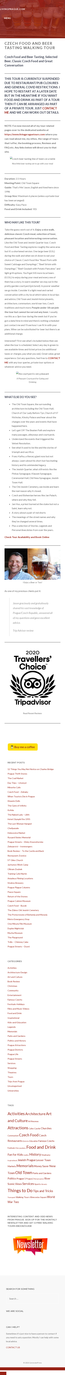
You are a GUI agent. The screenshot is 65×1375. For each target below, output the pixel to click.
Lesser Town (43, 1160)
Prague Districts (15, 1049)
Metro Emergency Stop (18, 919)
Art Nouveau (33, 1121)
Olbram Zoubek (15, 869)
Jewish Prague (27, 1160)
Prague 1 (21, 1178)
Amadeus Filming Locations (20, 878)
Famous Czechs (15, 999)
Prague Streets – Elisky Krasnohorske (25, 842)
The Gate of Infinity (17, 805)
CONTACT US (13, 1347)
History (35, 1154)
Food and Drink (15, 1013)
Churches (46, 1128)
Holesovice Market (16, 833)
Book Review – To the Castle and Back (26, 851)
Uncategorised (15, 1086)
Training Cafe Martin (17, 873)
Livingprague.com (12, 9)
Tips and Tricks (43, 1191)
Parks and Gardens (16, 1036)
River (47, 1178)
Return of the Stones (18, 896)
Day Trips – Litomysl (17, 783)
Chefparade (13, 828)
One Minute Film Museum (20, 923)
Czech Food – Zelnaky (18, 792)
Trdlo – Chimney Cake (18, 942)
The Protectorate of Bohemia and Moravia (27, 914)
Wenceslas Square (38, 1197)
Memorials (12, 1031)
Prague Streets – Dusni (19, 946)
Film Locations (20, 1148)
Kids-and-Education (17, 1022)
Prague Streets (15, 1058)
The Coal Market (15, 778)
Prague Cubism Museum (19, 901)
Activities (12, 968)
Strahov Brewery (15, 883)
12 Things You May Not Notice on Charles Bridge (31, 769)
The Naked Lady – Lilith (18, 814)
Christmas (12, 986)
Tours (10, 1077)
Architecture (35, 1114)
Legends (12, 1027)
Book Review (14, 981)
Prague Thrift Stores (17, 773)
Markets (12, 1166)
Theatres (12, 1072)
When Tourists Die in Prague (21, 796)
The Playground (15, 937)
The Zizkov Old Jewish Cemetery (23, 910)
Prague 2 (30, 1179)
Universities (13, 1090)
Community (13, 990)
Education (33, 1141)
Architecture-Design (17, 972)
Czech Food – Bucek (17, 905)
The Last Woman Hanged (20, 823)
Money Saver (41, 1166)
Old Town (23, 1172)
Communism (13, 1135)
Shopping (12, 1068)
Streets (44, 1184)
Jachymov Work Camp (18, 864)
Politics (12, 1178)
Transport (11, 1197)
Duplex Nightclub (16, 928)
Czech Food (28, 1135)
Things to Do (20, 1190)
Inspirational (13, 1018)
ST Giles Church (15, 860)
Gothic (26, 1155)
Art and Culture (15, 977)
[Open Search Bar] (61, 2)
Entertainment (14, 995)
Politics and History (17, 1040)
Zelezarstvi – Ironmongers (20, 846)
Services (12, 1063)
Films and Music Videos (18, 1008)
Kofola (11, 810)
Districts (26, 1141)
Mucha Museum (15, 933)
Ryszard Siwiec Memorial (19, 837)
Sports (37, 1184)
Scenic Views (15, 1183)
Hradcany (45, 1155)
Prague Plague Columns (19, 887)
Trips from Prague (16, 1081)
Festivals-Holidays (16, 1004)
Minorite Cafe (14, 787)
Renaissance (39, 1179)
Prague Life (13, 1054)
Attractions (18, 1127)
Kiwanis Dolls (14, 801)
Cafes (31, 1128)
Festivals (11, 1148)
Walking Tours (23, 1197)
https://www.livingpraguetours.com (25, 134)
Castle (37, 1128)
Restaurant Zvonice (17, 855)
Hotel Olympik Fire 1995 (19, 819)
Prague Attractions (17, 1045)
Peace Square (14, 892)
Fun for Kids (15, 1154)
